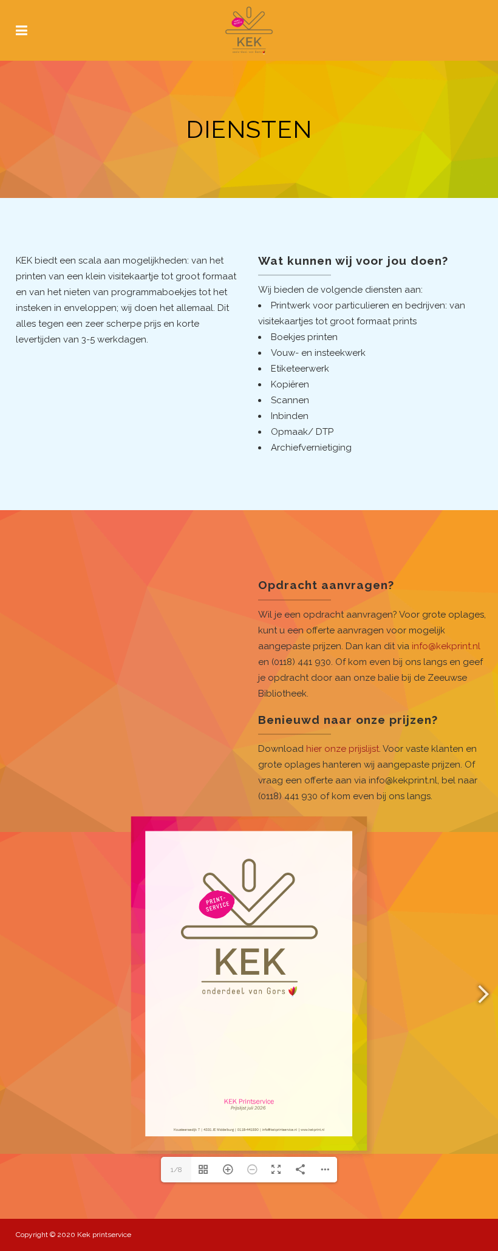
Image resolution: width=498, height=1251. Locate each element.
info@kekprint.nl (446, 646)
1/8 (176, 1169)
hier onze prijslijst (342, 748)
